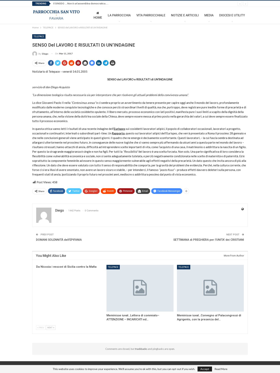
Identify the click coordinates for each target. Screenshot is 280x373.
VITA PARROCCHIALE (150, 15)
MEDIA (209, 15)
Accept (204, 369)
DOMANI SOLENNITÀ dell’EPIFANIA (59, 239)
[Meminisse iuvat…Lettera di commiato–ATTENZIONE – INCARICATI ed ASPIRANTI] (139, 288)
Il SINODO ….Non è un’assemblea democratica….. (81, 3)
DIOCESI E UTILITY (232, 15)
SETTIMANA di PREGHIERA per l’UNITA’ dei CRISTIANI (208, 239)
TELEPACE (39, 36)
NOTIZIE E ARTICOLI (185, 15)
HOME (98, 17)
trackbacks (141, 348)
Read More (220, 369)
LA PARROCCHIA (119, 15)
